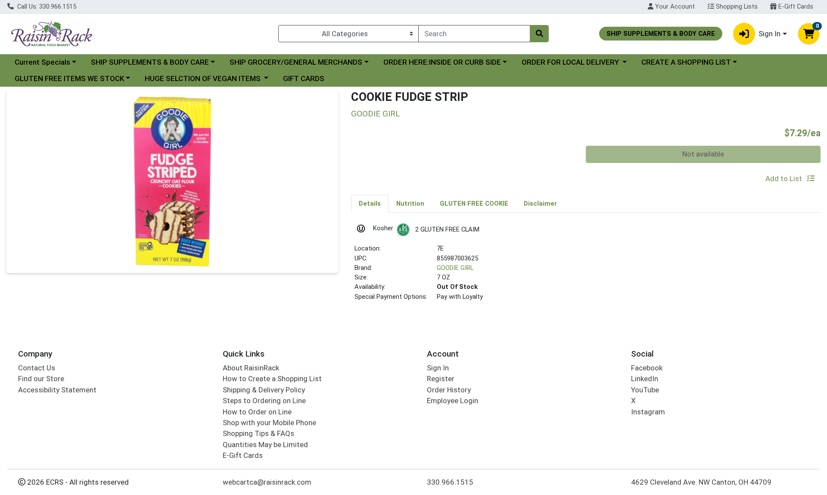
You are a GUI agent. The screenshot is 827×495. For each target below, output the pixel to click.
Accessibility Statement (57, 389)
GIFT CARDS (303, 78)
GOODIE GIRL (455, 268)
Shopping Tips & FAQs (258, 433)
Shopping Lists (736, 6)
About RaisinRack (251, 367)
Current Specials (42, 62)
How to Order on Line (257, 411)
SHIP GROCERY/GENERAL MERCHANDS (296, 62)
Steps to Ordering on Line (264, 400)
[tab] (370, 203)
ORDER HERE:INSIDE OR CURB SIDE (442, 62)
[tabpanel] (586, 266)
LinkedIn (644, 378)
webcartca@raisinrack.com (267, 482)
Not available (703, 154)
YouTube (645, 389)
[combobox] (474, 33)
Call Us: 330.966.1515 (46, 6)
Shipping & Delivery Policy (264, 389)
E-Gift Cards (795, 6)
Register (440, 378)
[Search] (539, 33)
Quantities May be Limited (265, 444)
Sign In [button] (769, 33)
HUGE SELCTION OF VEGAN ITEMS (203, 78)
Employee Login (452, 400)
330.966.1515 (450, 482)
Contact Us (36, 367)
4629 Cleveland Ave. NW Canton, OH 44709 (701, 482)
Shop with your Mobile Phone (269, 422)
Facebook (646, 367)
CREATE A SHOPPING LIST (686, 62)
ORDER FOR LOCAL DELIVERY (571, 62)
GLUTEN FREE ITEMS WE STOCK (69, 78)
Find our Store (41, 378)
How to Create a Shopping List (272, 378)
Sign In (438, 367)
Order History (449, 389)
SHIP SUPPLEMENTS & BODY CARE (150, 62)
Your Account (674, 6)
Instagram (648, 411)
